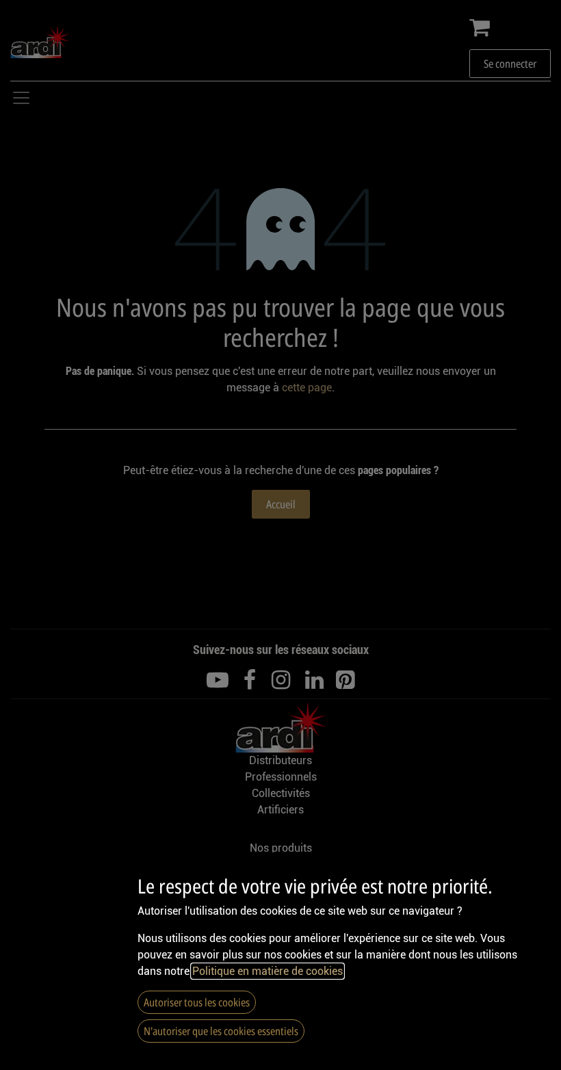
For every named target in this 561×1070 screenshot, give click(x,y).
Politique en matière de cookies (267, 971)
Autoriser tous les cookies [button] (197, 1002)
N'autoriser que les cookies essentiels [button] (221, 1031)
